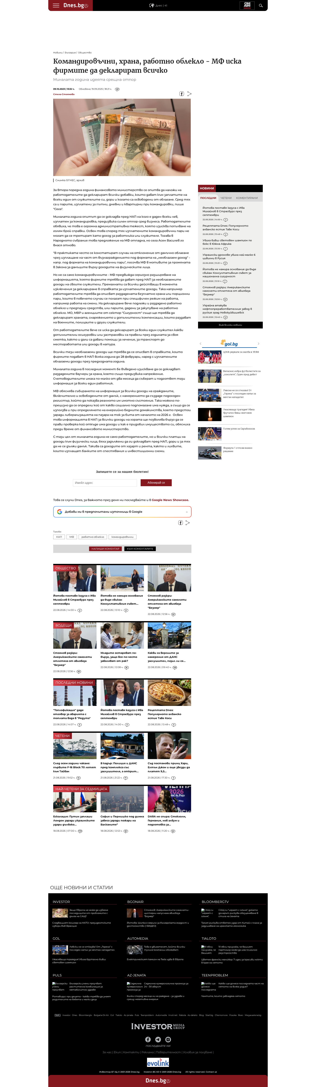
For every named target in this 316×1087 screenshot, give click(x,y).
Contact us (211, 1072)
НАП (59, 536)
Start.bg (209, 1015)
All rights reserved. (152, 1072)
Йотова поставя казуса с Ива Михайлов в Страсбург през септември (223, 211)
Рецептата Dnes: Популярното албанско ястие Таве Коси (225, 227)
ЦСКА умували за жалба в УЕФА (241, 352)
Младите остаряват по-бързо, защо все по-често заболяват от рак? (119, 657)
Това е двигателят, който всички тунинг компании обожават (164, 948)
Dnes (74, 1015)
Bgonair (135, 902)
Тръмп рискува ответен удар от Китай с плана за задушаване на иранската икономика (231, 924)
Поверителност (168, 1052)
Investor (61, 902)
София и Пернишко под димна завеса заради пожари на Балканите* (122, 820)
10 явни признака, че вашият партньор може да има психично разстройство (238, 949)
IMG (58, 1015)
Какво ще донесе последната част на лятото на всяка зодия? (241, 985)
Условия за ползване (197, 1052)
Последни (208, 198)
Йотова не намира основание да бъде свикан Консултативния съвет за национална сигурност (229, 273)
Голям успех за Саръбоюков (239, 428)
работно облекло (93, 536)
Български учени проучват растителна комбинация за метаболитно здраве (86, 986)
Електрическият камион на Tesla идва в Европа (155, 959)
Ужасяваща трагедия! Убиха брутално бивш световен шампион (239, 412)
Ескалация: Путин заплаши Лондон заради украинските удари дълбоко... (74, 820)
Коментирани (247, 198)
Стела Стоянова (63, 94)
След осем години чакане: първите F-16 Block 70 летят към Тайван (74, 767)
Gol (56, 939)
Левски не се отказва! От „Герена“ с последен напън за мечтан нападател (239, 393)
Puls (57, 975)
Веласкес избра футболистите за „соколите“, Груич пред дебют (242, 373)
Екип (117, 1052)
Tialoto (209, 939)
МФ (71, 536)
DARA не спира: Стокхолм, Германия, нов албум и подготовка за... (167, 820)
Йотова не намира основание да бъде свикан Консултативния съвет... (122, 599)
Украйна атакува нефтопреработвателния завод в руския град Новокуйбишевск (227, 309)
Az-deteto (193, 1015)
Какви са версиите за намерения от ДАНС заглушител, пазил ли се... (167, 657)
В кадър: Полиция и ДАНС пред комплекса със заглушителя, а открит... (120, 767)
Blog (201, 1015)
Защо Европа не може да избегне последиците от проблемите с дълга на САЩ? (88, 913)
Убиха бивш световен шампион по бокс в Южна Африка (227, 242)
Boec (240, 1015)
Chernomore (221, 1015)
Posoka (232, 1015)
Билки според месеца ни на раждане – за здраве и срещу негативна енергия (155, 998)
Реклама (148, 1052)
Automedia (137, 939)
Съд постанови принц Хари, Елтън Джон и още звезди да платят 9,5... (169, 767)
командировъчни (122, 536)
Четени (226, 198)
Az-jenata (136, 975)
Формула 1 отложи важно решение (237, 450)
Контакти (131, 1052)
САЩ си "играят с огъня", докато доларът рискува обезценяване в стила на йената (238, 913)
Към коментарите (140, 548)
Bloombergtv (215, 902)
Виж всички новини (230, 325)
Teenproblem (215, 975)
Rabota (182, 1015)
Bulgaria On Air (101, 1015)
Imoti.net (172, 1015)
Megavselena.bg (253, 1015)
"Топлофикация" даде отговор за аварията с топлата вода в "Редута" (72, 714)
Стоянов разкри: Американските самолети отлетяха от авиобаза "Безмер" (226, 291)
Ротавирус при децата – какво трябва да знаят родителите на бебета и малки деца (81, 998)
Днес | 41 (161, 5)
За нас (107, 1052)
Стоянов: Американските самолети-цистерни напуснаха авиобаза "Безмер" (166, 913)
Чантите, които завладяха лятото (223, 996)
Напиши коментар (105, 548)
